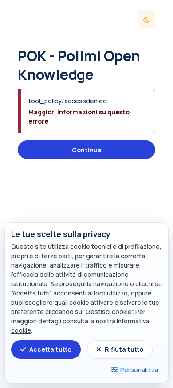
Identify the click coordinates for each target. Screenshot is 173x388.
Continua (87, 150)
